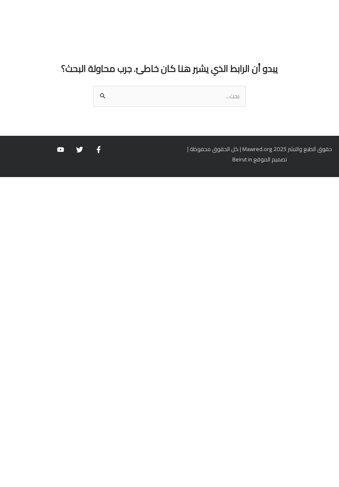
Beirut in (242, 159)
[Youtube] (60, 149)
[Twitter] (79, 149)
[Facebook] (98, 149)
